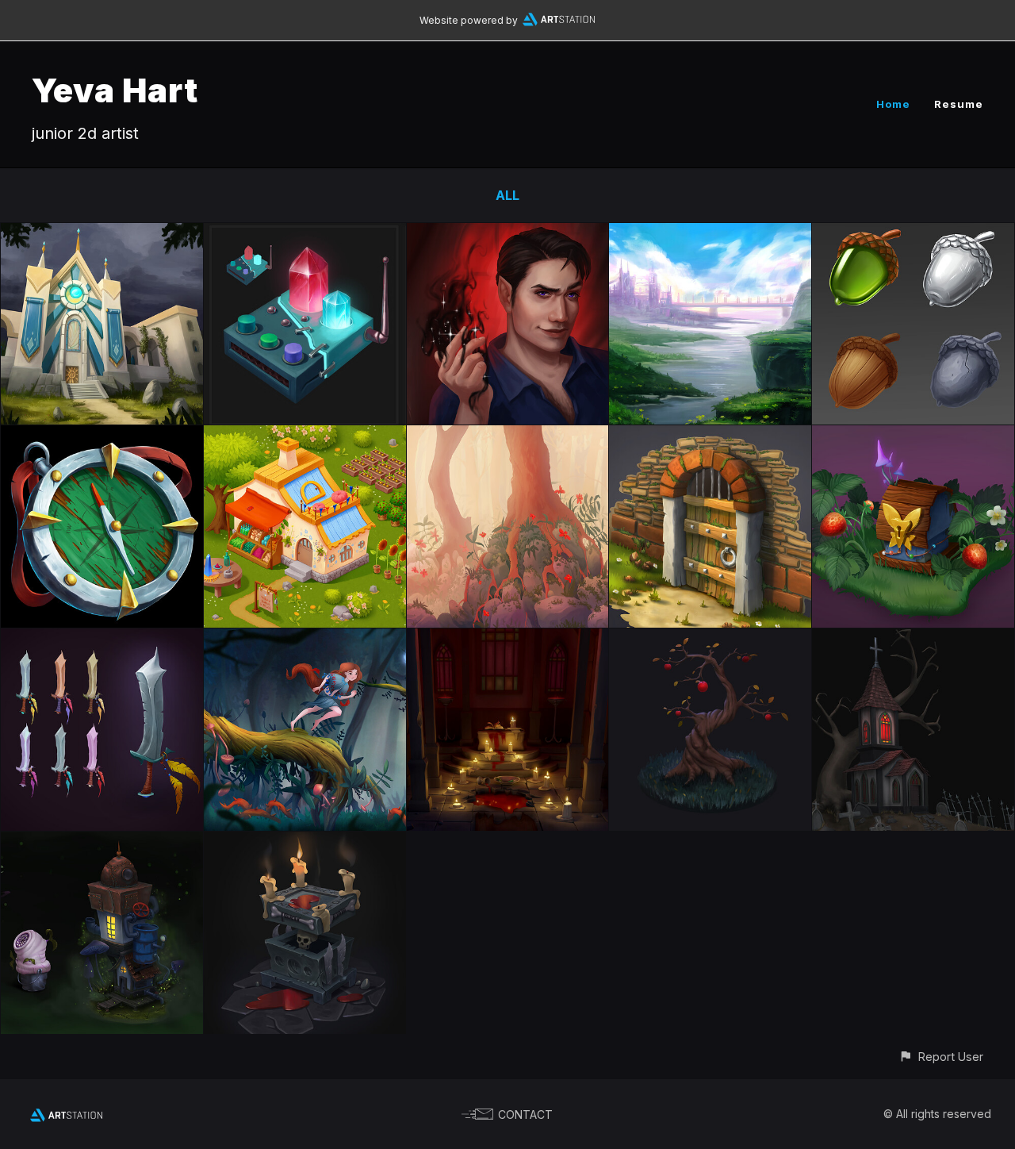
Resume (958, 104)
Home (893, 104)
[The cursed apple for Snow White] (710, 640)
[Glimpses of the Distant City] (710, 234)
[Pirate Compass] (102, 436)
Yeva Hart (115, 90)
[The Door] (710, 436)
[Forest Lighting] (508, 436)
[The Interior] (508, 640)
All (507, 195)
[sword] (102, 640)
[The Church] (913, 640)
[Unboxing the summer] (913, 436)
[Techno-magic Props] (305, 234)
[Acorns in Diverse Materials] (913, 234)
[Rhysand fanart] (508, 234)
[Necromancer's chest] (305, 843)
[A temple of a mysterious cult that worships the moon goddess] (102, 234)
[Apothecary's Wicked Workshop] (305, 436)
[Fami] (305, 640)
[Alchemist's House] (102, 843)
